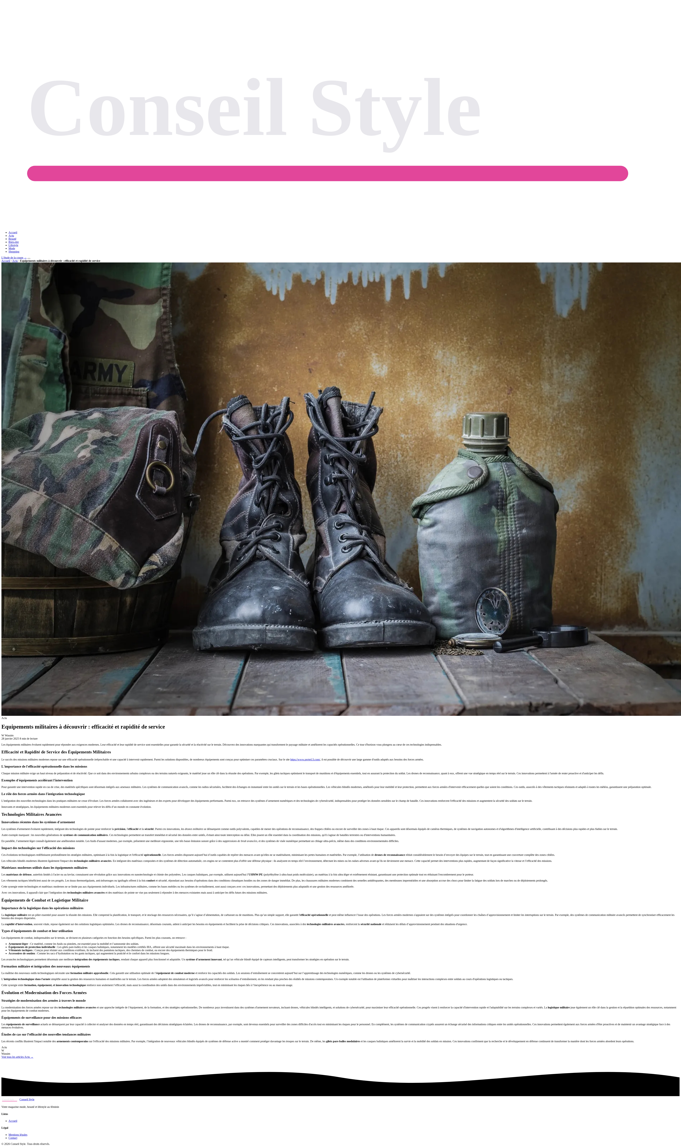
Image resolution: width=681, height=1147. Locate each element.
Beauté (12, 238)
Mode (12, 248)
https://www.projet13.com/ (305, 759)
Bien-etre (14, 242)
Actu (11, 235)
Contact (13, 1137)
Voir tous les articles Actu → (17, 1056)
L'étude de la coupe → (14, 257)
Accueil (13, 232)
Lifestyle (13, 245)
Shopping (14, 251)
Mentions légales (18, 1134)
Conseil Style (27, 1099)
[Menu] (28, 258)
